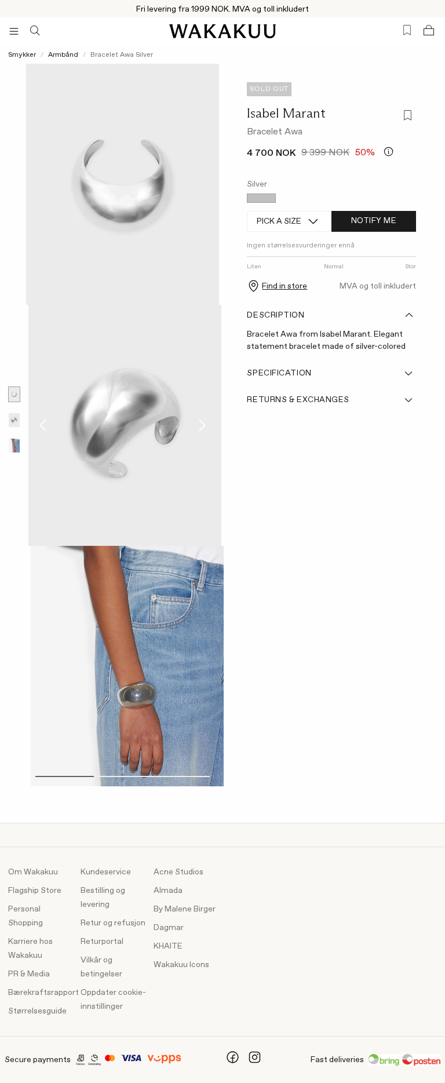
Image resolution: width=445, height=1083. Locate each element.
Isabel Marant (286, 113)
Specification (279, 373)
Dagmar (169, 927)
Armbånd (63, 55)
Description (275, 315)
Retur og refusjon (113, 923)
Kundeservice (106, 872)
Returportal (102, 941)
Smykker (22, 55)
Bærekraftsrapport (43, 992)
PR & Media (29, 974)
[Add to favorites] (405, 116)
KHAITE (168, 946)
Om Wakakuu (33, 872)
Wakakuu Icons (181, 965)
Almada (168, 890)
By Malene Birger (185, 909)
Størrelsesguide (37, 1011)
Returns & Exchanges (298, 400)
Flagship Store (34, 890)
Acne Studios (178, 872)
